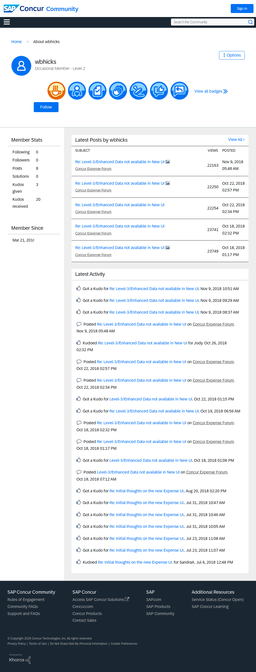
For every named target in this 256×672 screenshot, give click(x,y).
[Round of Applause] (118, 91)
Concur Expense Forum (93, 169)
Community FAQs (23, 606)
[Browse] (9, 22)
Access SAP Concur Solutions (98, 599)
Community (62, 9)
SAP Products (158, 606)
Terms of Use (38, 643)
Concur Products (87, 613)
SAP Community (160, 613)
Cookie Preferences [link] (124, 643)
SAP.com (153, 599)
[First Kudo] (159, 91)
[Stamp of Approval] (139, 91)
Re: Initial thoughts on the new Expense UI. (147, 491)
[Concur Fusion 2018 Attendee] (57, 91)
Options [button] (234, 55)
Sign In (242, 9)
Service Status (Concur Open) (218, 599)
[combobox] (212, 22)
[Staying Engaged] (77, 91)
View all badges (208, 91)
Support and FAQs (24, 613)
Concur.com (82, 606)
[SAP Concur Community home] (24, 9)
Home (16, 42)
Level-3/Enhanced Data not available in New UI (151, 399)
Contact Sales (84, 620)
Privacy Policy (17, 643)
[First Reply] (179, 91)
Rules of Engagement (26, 599)
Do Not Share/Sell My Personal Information (79, 643)
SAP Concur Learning (210, 606)
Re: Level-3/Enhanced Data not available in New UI (120, 162)
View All (235, 139)
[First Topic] (97, 91)
